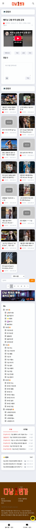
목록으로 (7, 53)
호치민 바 (9, 392)
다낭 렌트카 (10, 377)
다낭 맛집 (9, 371)
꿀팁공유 (9, 336)
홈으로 (3, 499)
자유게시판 (10, 330)
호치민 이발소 (11, 395)
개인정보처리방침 (6, 501)
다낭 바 (9, 357)
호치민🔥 (8, 380)
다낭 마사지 (10, 362)
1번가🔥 (7, 310)
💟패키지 (9, 321)
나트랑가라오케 (11, 412)
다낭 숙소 (9, 348)
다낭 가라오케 (11, 351)
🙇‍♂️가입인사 (10, 316)
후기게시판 (10, 333)
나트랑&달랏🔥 (9, 409)
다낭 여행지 (10, 368)
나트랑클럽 (10, 415)
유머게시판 (10, 342)
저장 (17, 53)
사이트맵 (20, 501)
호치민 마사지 (11, 398)
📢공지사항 (10, 313)
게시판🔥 (8, 327)
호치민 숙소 (10, 383)
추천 (30, 53)
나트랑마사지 (10, 421)
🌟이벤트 (9, 318)
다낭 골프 (9, 365)
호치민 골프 (10, 400)
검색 (32, 280)
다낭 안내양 (10, 374)
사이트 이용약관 (22, 499)
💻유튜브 (7, 12)
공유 (23, 53)
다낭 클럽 (9, 354)
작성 (28, 78)
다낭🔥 (7, 345)
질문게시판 (10, 339)
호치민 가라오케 (11, 386)
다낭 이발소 (10, 359)
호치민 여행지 (11, 403)
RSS (2, 503)
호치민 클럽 (10, 389)
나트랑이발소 (10, 418)
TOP (21, 487)
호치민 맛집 (10, 406)
